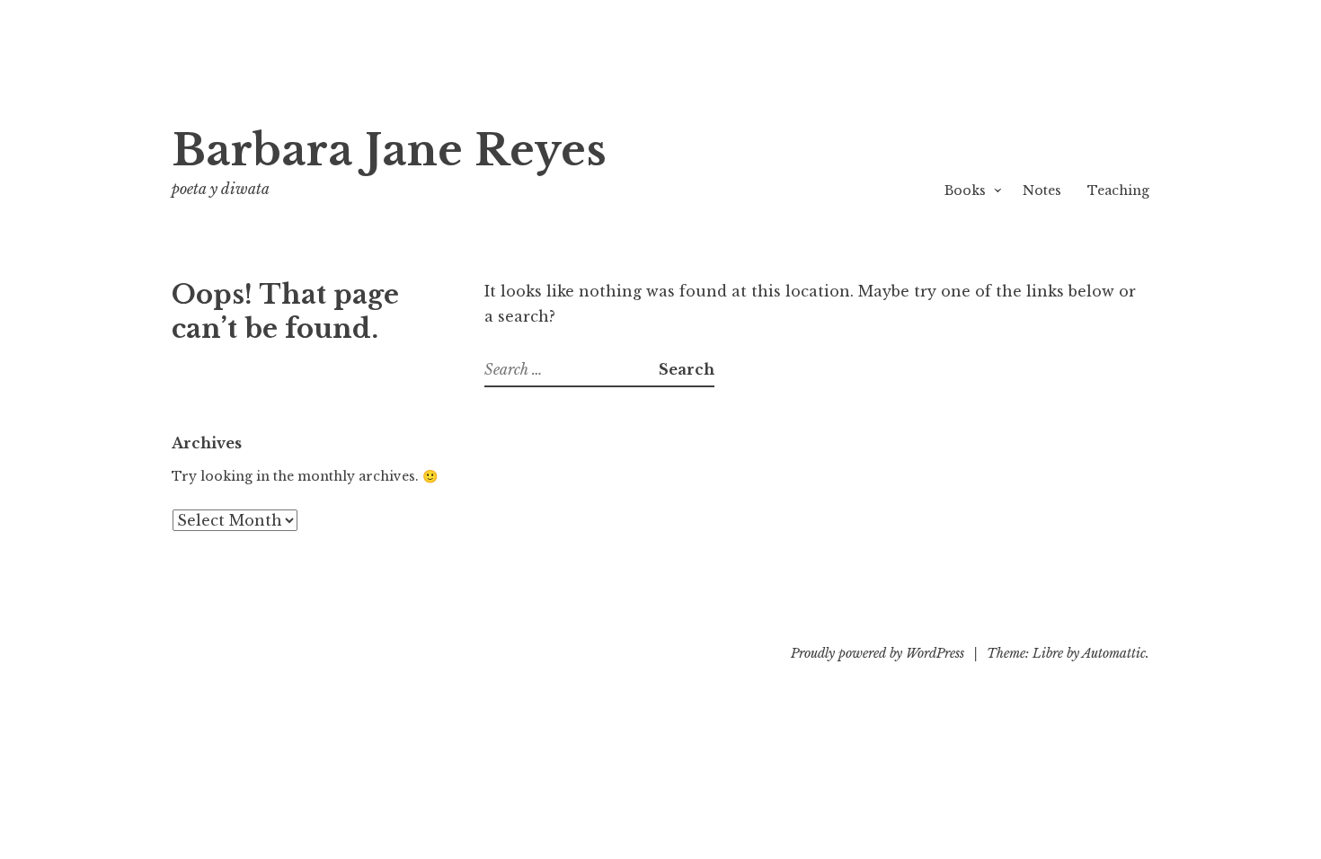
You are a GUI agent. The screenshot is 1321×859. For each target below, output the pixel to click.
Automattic (1114, 653)
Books (965, 190)
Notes (1042, 190)
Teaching (1118, 190)
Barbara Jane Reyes (389, 150)
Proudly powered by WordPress (877, 653)
